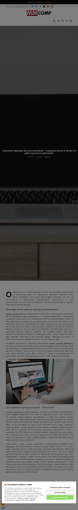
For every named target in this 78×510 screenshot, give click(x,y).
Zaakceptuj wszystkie (60, 497)
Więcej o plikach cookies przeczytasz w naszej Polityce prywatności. (20, 499)
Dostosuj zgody (60, 492)
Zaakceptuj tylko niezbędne (60, 487)
